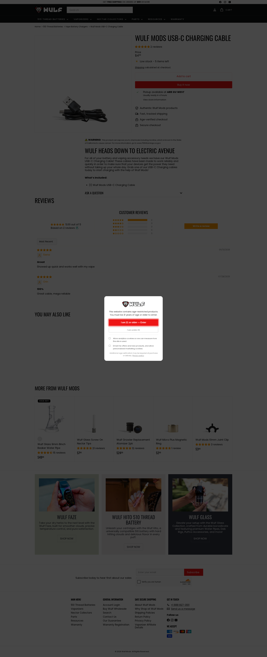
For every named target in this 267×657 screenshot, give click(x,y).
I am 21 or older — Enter (133, 322)
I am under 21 (133, 330)
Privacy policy (138, 355)
